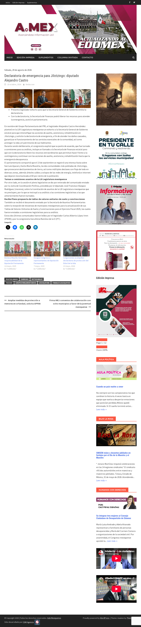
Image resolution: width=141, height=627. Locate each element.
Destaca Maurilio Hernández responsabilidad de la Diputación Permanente (15, 261)
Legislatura (44, 283)
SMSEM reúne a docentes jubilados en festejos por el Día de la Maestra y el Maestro (113, 455)
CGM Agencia (28, 622)
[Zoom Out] (99, 346)
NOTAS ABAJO (37, 279)
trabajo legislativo (61, 283)
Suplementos (32, 2)
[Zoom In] (104, 346)
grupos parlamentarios (26, 283)
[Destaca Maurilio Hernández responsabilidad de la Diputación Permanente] (17, 248)
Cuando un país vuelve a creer (109, 386)
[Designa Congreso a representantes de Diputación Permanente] (47, 248)
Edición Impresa (18, 2)
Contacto (87, 57)
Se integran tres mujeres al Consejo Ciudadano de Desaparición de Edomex (113, 517)
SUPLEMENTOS (46, 57)
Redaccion (30, 84)
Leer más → (101, 409)
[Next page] (104, 339)
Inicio (8, 2)
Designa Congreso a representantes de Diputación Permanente (46, 261)
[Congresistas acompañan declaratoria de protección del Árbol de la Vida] (76, 248)
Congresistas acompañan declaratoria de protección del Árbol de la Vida (75, 261)
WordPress (104, 618)
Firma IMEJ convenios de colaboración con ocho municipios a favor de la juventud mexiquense (70, 303)
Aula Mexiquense (54, 618)
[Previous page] (99, 339)
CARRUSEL (25, 279)
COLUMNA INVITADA (67, 57)
